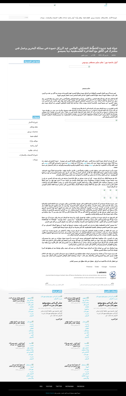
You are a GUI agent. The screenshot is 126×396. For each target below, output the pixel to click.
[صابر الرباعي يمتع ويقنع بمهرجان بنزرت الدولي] (105, 297)
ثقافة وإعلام (104, 18)
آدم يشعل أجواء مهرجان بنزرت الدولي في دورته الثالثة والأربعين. (72, 366)
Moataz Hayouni (50, 393)
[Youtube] (12, 1)
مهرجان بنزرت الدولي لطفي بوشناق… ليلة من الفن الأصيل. (72, 322)
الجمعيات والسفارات (51, 18)
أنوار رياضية (71, 18)
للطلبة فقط (86, 18)
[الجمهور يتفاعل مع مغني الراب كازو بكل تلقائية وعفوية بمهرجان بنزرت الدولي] (85, 307)
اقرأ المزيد (114, 319)
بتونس (46, 163)
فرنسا (69, 163)
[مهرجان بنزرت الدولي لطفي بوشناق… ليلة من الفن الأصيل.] (85, 329)
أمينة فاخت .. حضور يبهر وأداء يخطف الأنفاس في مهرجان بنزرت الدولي (72, 344)
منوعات (42, 18)
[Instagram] (19, 1)
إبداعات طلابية (62, 18)
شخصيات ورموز (95, 18)
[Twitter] (16, 1)
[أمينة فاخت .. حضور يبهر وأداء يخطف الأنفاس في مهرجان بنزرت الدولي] (85, 351)
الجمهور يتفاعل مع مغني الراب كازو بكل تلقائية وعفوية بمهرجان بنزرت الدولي (72, 299)
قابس (85, 163)
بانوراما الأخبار (113, 18)
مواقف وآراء (78, 18)
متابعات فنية (97, 308)
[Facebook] (23, 1)
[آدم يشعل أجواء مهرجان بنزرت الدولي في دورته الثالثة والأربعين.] (85, 371)
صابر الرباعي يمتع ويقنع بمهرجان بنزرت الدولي (107, 304)
